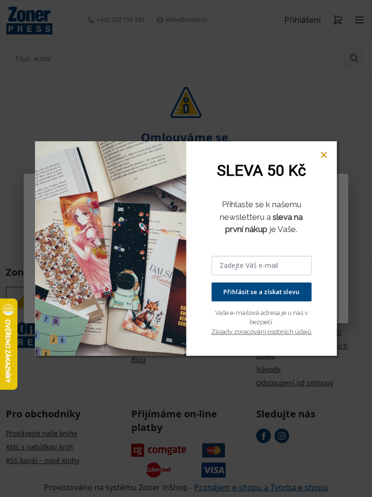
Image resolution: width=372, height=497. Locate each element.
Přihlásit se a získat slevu (261, 291)
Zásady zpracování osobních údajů (261, 331)
